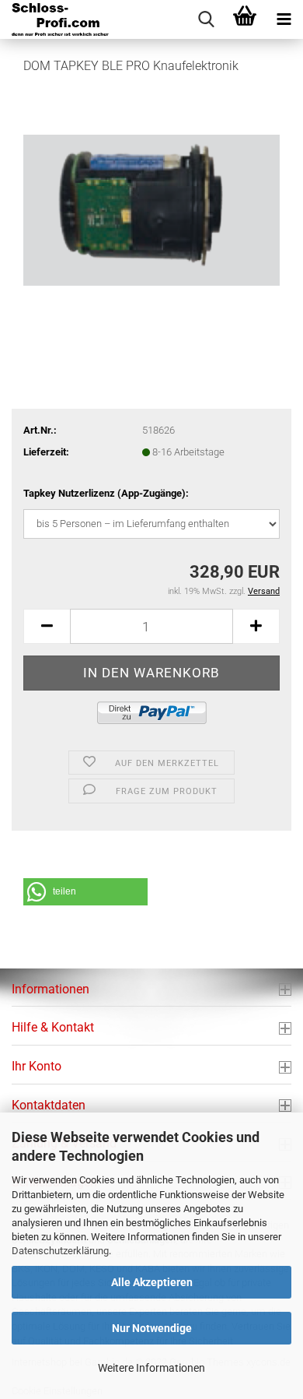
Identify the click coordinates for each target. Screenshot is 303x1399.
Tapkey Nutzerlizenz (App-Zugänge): (106, 493)
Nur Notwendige (152, 1328)
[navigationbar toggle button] (283, 19)
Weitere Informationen (151, 1368)
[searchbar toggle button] (205, 19)
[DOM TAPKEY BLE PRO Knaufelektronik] (151, 205)
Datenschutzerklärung (60, 1251)
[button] (46, 626)
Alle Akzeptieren (152, 1282)
